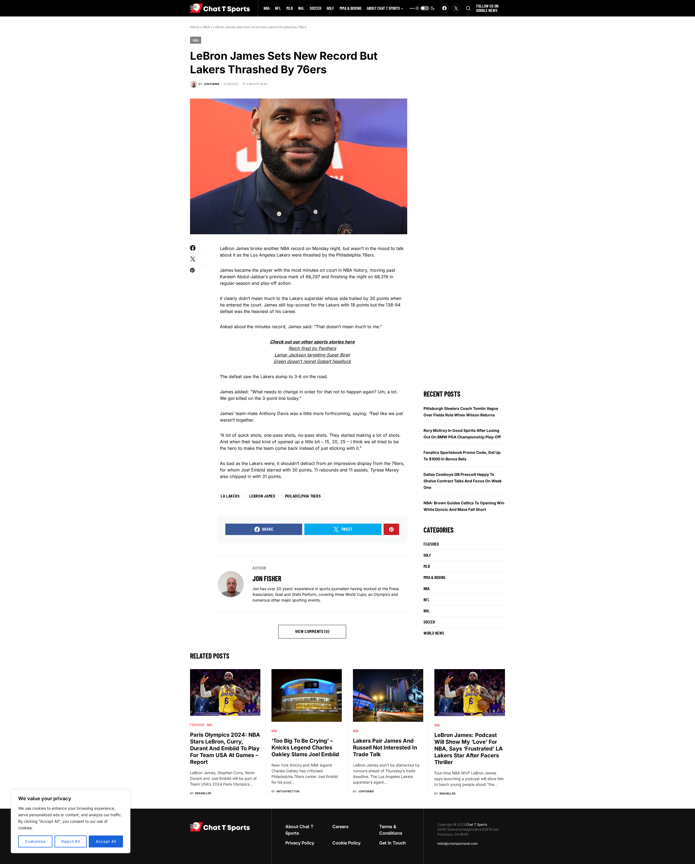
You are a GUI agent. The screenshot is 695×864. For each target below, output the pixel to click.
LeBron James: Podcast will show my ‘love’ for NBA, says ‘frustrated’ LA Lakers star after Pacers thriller (468, 748)
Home (194, 27)
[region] (70, 821)
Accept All (106, 841)
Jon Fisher (266, 578)
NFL (426, 599)
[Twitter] (456, 8)
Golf (427, 555)
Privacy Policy (299, 843)
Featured (431, 543)
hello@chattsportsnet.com (457, 843)
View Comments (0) (312, 631)
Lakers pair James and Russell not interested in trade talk (385, 748)
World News (434, 632)
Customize (35, 841)
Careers (340, 826)
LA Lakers (230, 496)
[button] (425, 8)
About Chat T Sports (299, 830)
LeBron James (262, 496)
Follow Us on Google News (487, 8)
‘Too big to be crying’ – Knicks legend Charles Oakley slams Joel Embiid (305, 748)
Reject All (70, 841)
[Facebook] (444, 8)
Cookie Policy (346, 843)
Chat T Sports (476, 824)
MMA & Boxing (434, 577)
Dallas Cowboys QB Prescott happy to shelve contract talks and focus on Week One (463, 481)
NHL (427, 610)
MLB (427, 566)
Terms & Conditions (390, 830)
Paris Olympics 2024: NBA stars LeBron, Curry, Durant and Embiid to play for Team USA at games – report (225, 748)
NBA (206, 27)
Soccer (429, 621)
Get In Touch (392, 843)
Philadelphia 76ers (303, 496)
